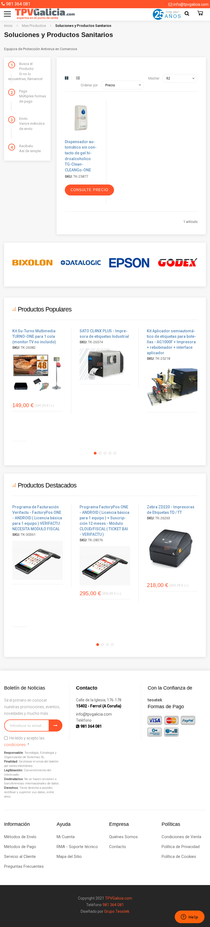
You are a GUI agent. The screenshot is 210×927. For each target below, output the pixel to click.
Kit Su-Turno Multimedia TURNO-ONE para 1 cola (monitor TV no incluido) (34, 336)
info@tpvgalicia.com (191, 4)
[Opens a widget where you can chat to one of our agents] (189, 917)
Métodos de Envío (20, 836)
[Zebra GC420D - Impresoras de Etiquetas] (172, 547)
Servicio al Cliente (20, 856)
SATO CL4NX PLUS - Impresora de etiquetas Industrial (104, 334)
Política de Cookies (179, 856)
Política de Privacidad (181, 846)
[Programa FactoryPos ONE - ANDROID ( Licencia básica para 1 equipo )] (37, 560)
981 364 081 (18, 4)
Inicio (8, 26)
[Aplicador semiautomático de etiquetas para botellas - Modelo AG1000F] (172, 386)
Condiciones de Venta (181, 836)
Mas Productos (34, 26)
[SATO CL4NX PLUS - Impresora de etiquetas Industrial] (105, 364)
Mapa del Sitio (69, 856)
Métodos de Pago (20, 846)
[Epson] (129, 262)
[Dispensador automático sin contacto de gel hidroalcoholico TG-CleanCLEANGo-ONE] (81, 135)
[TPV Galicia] (39, 13)
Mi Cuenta (66, 836)
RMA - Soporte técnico (77, 846)
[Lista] (78, 78)
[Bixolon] (32, 262)
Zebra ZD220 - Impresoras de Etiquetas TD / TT (170, 510)
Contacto (117, 846)
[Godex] (178, 262)
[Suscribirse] (55, 725)
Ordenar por (89, 85)
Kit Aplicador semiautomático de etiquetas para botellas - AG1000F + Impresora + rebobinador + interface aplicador (171, 342)
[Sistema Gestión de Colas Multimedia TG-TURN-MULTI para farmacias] (37, 373)
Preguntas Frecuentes (24, 866)
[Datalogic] (81, 262)
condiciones (15, 744)
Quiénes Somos (123, 836)
